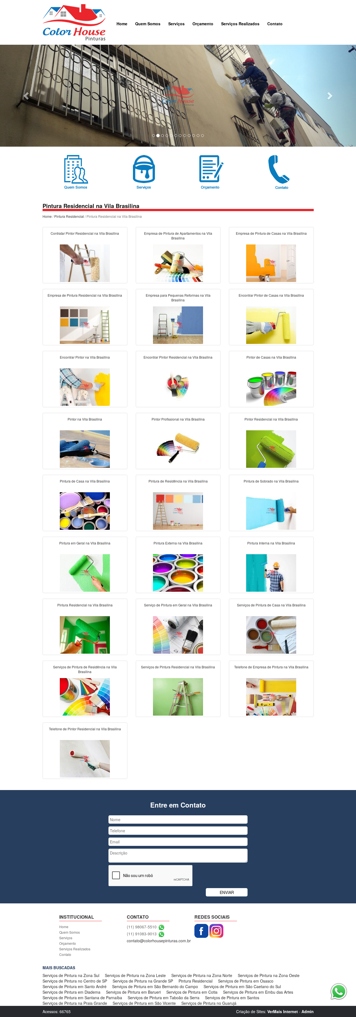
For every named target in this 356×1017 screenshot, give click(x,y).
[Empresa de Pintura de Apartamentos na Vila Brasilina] (178, 262)
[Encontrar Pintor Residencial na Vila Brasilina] (178, 386)
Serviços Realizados (240, 23)
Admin (307, 1011)
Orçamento (202, 23)
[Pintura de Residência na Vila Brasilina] (178, 510)
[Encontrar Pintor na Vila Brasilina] (85, 386)
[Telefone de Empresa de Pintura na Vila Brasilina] (271, 696)
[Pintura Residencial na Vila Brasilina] (85, 634)
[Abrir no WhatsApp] (161, 926)
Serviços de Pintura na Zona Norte (201, 975)
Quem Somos (147, 23)
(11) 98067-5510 (142, 926)
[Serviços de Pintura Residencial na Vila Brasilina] (178, 696)
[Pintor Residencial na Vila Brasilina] (271, 448)
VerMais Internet (282, 1011)
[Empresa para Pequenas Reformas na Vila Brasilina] (178, 324)
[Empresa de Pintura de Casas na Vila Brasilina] (271, 262)
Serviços (176, 23)
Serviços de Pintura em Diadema (71, 992)
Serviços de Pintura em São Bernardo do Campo (155, 986)
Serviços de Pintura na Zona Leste (135, 975)
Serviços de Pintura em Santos (232, 997)
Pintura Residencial (69, 216)
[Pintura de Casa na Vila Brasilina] (85, 510)
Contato (275, 23)
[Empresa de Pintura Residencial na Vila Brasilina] (85, 324)
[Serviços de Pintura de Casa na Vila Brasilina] (271, 634)
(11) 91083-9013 (142, 933)
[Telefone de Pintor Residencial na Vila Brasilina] (85, 758)
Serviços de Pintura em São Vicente (144, 1003)
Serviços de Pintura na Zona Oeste (269, 975)
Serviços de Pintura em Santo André (75, 986)
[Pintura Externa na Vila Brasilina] (178, 572)
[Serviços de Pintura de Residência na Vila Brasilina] (85, 696)
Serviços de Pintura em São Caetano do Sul (242, 986)
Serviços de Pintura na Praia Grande (75, 1003)
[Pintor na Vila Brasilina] (85, 448)
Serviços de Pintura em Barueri (133, 992)
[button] (26, 96)
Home (122, 23)
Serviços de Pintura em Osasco (245, 981)
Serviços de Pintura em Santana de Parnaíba (82, 997)
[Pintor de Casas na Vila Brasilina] (271, 386)
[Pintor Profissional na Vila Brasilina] (178, 448)
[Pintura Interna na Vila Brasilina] (271, 572)
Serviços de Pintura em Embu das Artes (258, 992)
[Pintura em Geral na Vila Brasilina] (85, 572)
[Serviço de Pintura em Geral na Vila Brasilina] (178, 634)
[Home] (74, 21)
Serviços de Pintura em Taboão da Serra (163, 997)
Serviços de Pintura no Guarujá (208, 1003)
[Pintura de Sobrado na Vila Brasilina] (271, 510)
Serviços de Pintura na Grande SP (143, 981)
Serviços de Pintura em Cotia (191, 992)
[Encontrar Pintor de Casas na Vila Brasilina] (271, 324)
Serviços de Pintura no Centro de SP (75, 981)
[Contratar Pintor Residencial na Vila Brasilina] (85, 262)
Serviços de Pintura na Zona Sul (71, 975)
